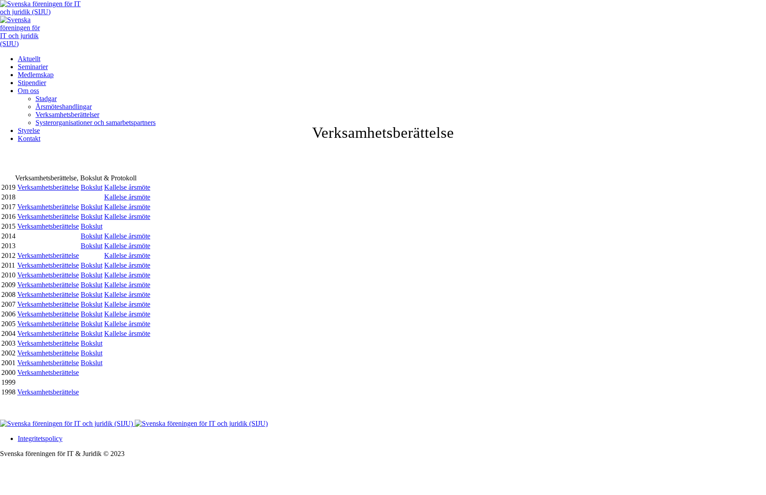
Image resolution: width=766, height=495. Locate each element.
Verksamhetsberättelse (48, 187)
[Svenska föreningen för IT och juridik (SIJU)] (134, 423)
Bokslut (91, 187)
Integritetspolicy (40, 438)
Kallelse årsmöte (127, 187)
